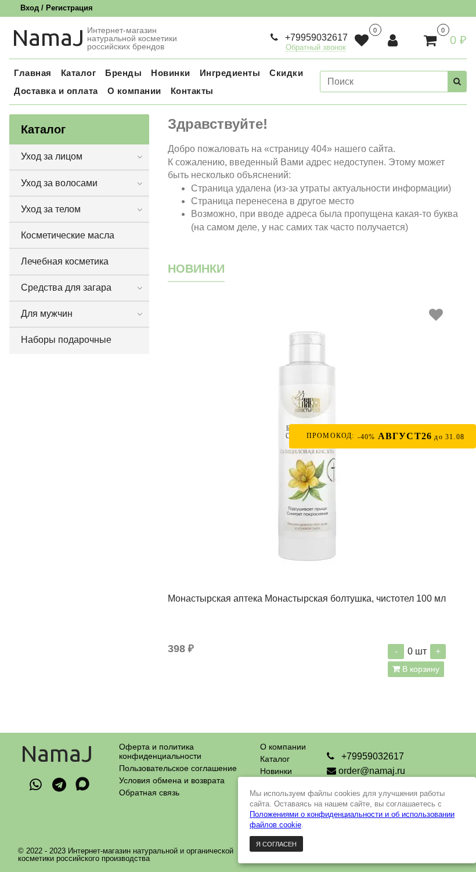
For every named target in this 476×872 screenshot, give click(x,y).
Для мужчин (47, 314)
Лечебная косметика (65, 261)
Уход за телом (51, 209)
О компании (283, 746)
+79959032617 (315, 37)
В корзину (419, 669)
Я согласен (276, 844)
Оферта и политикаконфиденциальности (160, 751)
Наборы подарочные (66, 340)
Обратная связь (149, 792)
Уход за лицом (51, 156)
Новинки (276, 771)
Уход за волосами (59, 183)
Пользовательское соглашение (178, 768)
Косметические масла (67, 235)
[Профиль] (394, 40)
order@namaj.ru (371, 771)
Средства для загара (66, 287)
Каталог (275, 759)
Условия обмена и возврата (172, 780)
